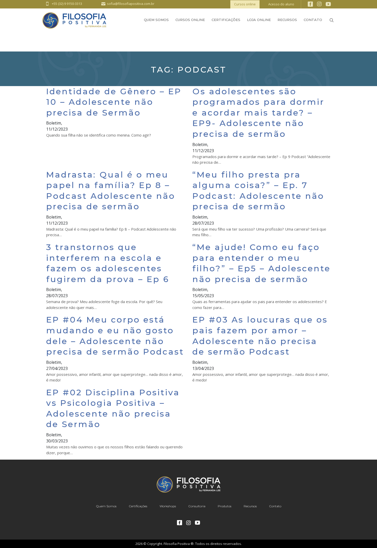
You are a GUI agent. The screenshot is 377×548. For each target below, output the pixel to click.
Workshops (168, 506)
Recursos (287, 20)
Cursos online (245, 4)
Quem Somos (156, 20)
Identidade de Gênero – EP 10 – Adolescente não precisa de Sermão (114, 102)
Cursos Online (190, 20)
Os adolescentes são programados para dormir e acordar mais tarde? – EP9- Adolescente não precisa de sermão (258, 112)
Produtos (224, 506)
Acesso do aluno (281, 4)
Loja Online (259, 20)
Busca (332, 20)
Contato (313, 20)
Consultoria (196, 506)
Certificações (226, 20)
